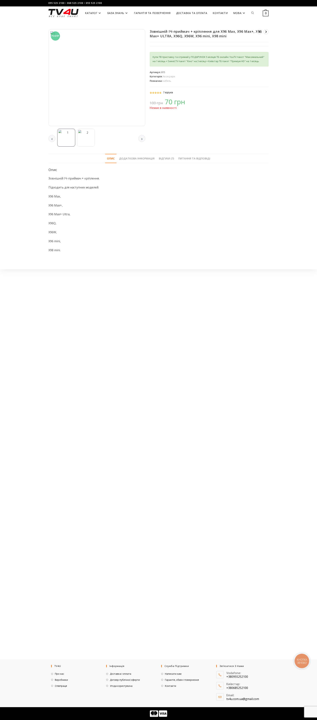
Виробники (61, 679)
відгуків (168, 92)
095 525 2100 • (57, 3)
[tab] (66, 138)
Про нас (59, 673)
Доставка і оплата (120, 673)
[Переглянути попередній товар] (259, 31)
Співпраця (61, 685)
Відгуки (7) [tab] (166, 158)
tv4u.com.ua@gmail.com (242, 699)
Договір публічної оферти (125, 679)
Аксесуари (169, 76)
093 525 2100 (94, 3)
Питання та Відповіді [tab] (194, 158)
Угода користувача (121, 685)
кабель (167, 80)
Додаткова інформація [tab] (136, 158)
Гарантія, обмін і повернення (182, 679)
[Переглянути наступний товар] (266, 31)
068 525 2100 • (76, 3)
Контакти (170, 685)
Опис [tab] (111, 158)
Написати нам (173, 673)
